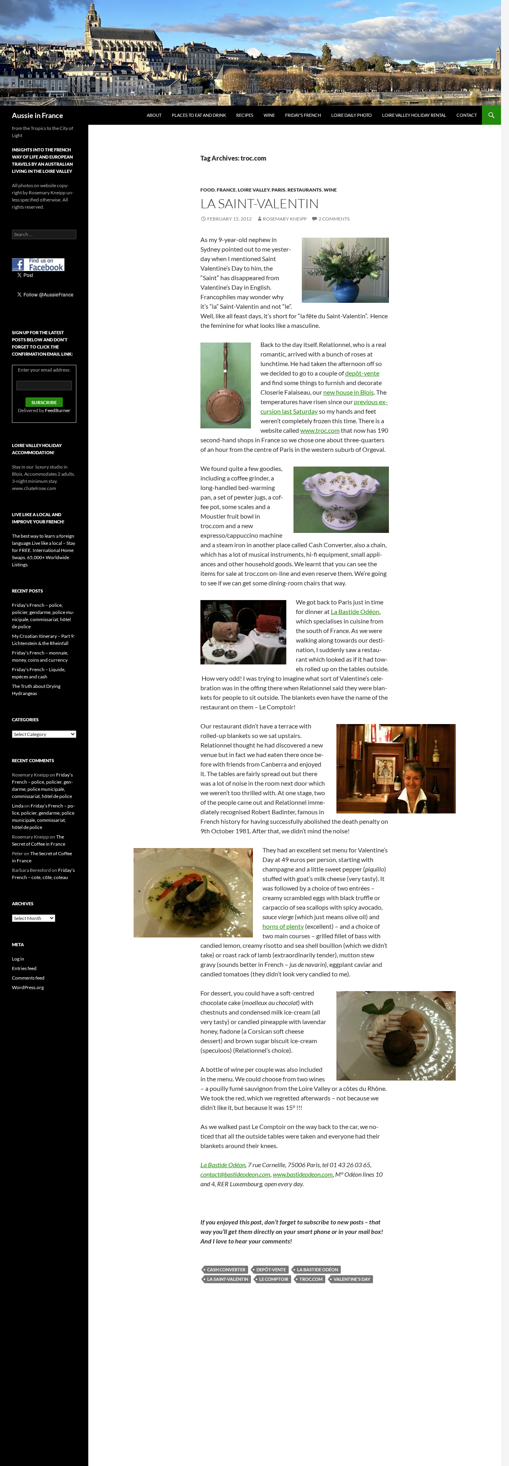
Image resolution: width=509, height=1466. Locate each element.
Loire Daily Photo (351, 115)
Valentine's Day (352, 1279)
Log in (18, 959)
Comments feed (28, 978)
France (226, 190)
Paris (279, 190)
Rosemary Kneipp (285, 219)
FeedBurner (57, 410)
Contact (467, 115)
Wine (269, 115)
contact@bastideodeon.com (235, 1174)
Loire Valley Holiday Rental (414, 115)
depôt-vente (362, 373)
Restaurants (305, 190)
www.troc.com (320, 430)
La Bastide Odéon (355, 611)
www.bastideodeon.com (303, 1174)
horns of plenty (283, 926)
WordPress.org (28, 987)
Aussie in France (37, 115)
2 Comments (334, 219)
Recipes (244, 115)
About (154, 115)
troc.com (310, 1279)
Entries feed (24, 968)
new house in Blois (348, 392)
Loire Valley (254, 190)
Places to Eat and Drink (199, 115)
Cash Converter (226, 1269)
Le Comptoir (273, 1279)
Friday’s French (303, 115)
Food (207, 190)
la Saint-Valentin (227, 1279)
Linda (17, 806)
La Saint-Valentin (259, 203)
